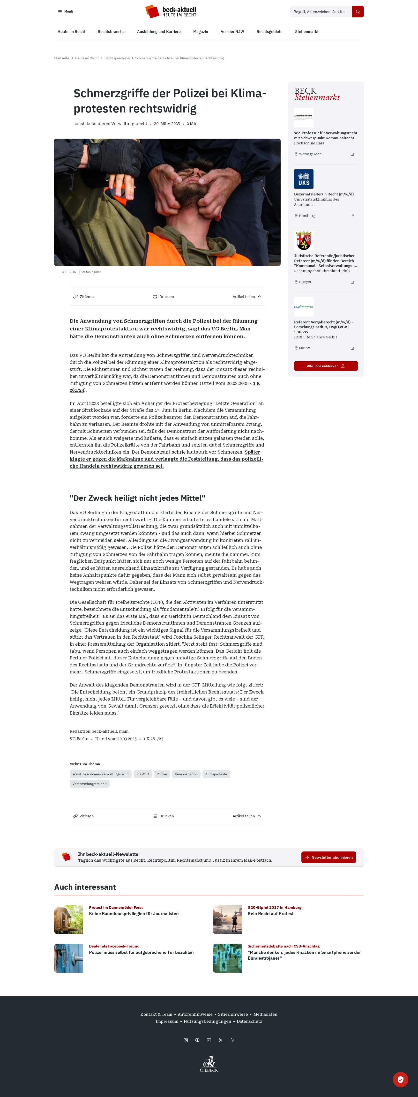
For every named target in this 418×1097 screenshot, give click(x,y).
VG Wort (142, 774)
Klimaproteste (216, 774)
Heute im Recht (87, 58)
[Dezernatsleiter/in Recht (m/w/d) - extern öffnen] (352, 215)
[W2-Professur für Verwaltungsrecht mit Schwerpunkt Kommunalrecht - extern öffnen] (352, 154)
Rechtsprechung (116, 58)
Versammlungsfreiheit (90, 784)
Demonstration (186, 774)
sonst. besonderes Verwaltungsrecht (101, 774)
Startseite (61, 58)
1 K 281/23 (153, 739)
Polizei (162, 774)
